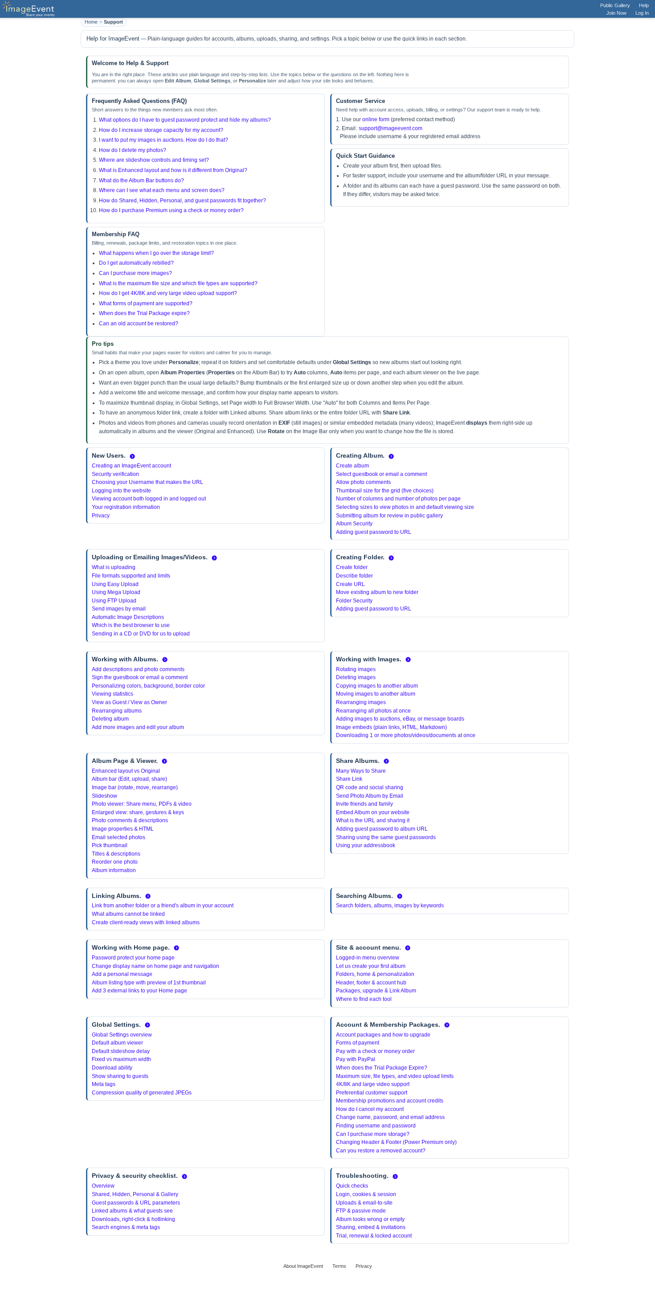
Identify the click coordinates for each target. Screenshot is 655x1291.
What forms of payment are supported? (145, 303)
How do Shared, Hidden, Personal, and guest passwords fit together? (182, 200)
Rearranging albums (117, 711)
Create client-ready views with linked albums (146, 922)
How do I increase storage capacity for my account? (161, 130)
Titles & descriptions (116, 854)
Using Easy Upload (115, 584)
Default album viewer (117, 1043)
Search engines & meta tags (126, 1227)
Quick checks (352, 1186)
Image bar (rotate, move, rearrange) (135, 787)
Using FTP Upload (114, 601)
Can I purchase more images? (135, 273)
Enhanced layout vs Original (126, 771)
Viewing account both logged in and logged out (149, 499)
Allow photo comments (363, 482)
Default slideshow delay (121, 1051)
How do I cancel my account (370, 1109)
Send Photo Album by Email (369, 796)
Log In (642, 13)
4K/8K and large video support (372, 1084)
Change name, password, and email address (390, 1117)
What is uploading (113, 567)
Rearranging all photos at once (373, 711)
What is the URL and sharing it (372, 820)
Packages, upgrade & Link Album (376, 991)
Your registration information (126, 507)
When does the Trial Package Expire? (381, 1068)
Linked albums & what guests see (132, 1211)
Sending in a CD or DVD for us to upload (141, 634)
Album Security (354, 523)
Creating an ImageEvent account (131, 466)
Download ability (112, 1068)
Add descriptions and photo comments (138, 669)
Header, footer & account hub (371, 983)
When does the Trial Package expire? (144, 313)
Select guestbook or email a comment (381, 474)
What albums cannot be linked (128, 914)
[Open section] (132, 456)
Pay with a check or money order (375, 1051)
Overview (103, 1186)
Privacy (101, 515)
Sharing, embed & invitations (370, 1227)
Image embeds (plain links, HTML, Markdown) (391, 727)
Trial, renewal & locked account (374, 1236)
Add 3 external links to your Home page (139, 991)
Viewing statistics (112, 694)
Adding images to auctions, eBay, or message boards (400, 719)
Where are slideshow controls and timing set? (154, 160)
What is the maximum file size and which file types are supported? (178, 283)
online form (375, 119)
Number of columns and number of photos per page (398, 499)
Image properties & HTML (123, 829)
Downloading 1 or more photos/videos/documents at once (405, 735)
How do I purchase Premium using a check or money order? (171, 210)
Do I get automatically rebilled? (136, 263)
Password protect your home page (133, 958)
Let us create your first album (370, 966)
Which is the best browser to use (131, 625)
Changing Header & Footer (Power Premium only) (396, 1142)
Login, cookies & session (366, 1194)
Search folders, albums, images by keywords (390, 905)
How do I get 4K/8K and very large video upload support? (168, 293)
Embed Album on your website (372, 812)
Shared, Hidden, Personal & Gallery (135, 1194)
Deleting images (356, 677)
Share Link (349, 779)
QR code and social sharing (369, 787)
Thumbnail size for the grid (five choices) (385, 491)
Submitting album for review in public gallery (389, 515)
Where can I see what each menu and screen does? (162, 190)
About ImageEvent (303, 1266)
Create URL (350, 584)
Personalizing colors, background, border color (148, 686)
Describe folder (354, 576)
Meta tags (103, 1084)
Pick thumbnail (109, 845)
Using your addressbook (365, 845)
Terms (339, 1266)
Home (91, 22)
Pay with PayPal (355, 1059)
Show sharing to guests (120, 1076)
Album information (114, 870)
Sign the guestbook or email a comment (140, 677)
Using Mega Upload (116, 592)
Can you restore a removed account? (381, 1151)
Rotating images (356, 669)
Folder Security (354, 601)
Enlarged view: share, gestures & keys (138, 812)
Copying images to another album (377, 686)
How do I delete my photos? (132, 150)
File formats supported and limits (131, 576)
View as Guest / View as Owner (129, 702)
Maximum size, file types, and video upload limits (395, 1076)
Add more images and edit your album (138, 727)
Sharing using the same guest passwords (386, 837)
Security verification (115, 474)
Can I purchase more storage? (372, 1134)
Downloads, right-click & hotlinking (133, 1219)
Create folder (352, 567)
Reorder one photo (115, 862)
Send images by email (119, 609)
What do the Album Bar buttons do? (141, 180)
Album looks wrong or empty (370, 1219)
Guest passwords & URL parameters (136, 1203)
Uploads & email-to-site (364, 1203)
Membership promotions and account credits (389, 1101)
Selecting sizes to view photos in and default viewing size (405, 507)
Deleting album (110, 719)
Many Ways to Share (361, 771)
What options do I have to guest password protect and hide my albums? (185, 120)
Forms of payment (357, 1043)
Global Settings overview (122, 1035)
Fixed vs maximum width (121, 1059)
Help (644, 5)
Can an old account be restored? (138, 323)
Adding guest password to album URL (382, 829)
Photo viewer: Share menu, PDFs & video (142, 804)
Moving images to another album (375, 694)
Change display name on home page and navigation (155, 966)
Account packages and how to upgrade (383, 1035)
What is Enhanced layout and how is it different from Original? (173, 170)
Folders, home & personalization (375, 974)
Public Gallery (615, 5)
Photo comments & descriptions (130, 820)
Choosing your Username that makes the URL (147, 482)
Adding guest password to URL (373, 532)
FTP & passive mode (361, 1211)
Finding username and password (376, 1126)
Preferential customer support (371, 1093)
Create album (352, 466)
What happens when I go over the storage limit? (156, 253)
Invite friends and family (364, 804)
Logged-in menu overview (367, 958)
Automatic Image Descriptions (128, 617)
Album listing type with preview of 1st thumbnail (149, 983)
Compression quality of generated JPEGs (142, 1093)
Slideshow (104, 796)
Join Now (616, 13)
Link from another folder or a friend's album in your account (162, 905)
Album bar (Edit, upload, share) (129, 779)
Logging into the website (121, 491)
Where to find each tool (364, 999)
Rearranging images (361, 702)
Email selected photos (118, 837)
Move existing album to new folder (377, 592)
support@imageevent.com (390, 128)
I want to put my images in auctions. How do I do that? (163, 140)
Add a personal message (122, 974)
